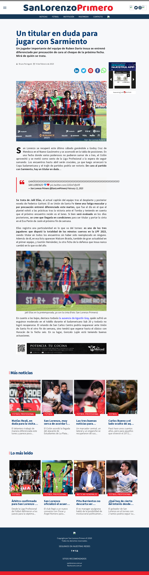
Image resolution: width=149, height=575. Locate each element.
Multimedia (84, 16)
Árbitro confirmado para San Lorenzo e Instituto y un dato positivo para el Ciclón (24, 502)
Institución (68, 16)
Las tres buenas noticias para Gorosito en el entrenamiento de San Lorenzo (88, 422)
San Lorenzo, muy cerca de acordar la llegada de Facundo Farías (56, 422)
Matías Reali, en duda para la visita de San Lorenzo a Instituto (23, 422)
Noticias (43, 16)
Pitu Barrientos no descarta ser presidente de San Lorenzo (88, 502)
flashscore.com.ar (74, 565)
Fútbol (55, 16)
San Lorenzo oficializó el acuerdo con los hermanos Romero (57, 502)
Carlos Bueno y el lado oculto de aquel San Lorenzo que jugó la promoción (121, 422)
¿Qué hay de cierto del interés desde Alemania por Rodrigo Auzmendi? (121, 502)
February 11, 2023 (75, 188)
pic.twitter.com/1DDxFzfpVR (65, 185)
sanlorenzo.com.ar (74, 563)
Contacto (98, 16)
